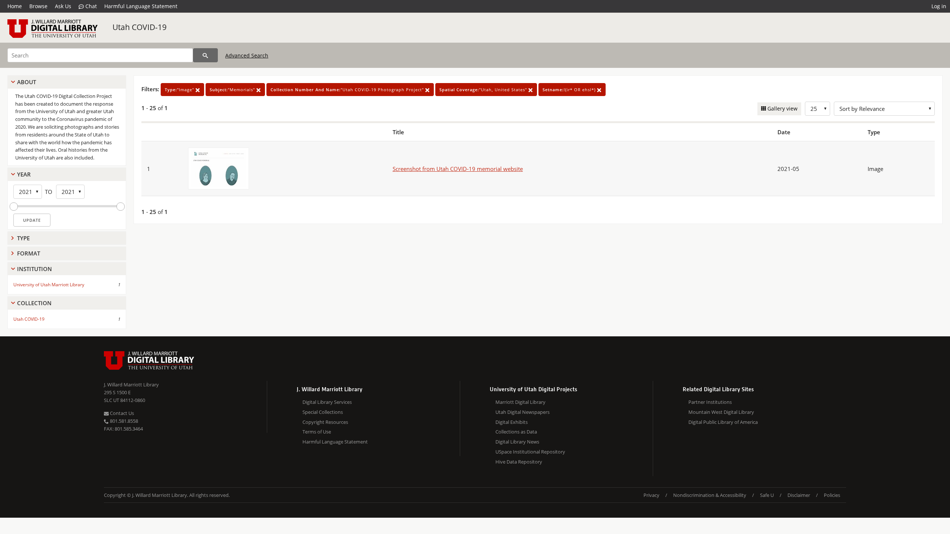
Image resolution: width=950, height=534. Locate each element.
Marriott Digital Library (520, 402)
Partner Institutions (710, 402)
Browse (38, 6)
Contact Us (121, 413)
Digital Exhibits (511, 422)
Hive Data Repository (518, 461)
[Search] (205, 55)
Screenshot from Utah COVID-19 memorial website (458, 168)
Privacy (651, 495)
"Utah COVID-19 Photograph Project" (348, 89)
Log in (938, 6)
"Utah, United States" (483, 89)
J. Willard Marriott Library (131, 384)
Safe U (767, 495)
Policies (832, 495)
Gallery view (781, 108)
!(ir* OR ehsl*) (570, 89)
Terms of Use (316, 431)
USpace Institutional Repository (530, 451)
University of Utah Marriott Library (48, 284)
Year (24, 174)
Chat (90, 6)
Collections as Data (516, 431)
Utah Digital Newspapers (522, 412)
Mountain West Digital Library (721, 412)
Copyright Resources (325, 422)
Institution (34, 269)
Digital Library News (517, 441)
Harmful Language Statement (140, 6)
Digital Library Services (327, 402)
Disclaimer (798, 495)
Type (23, 238)
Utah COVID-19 (139, 27)
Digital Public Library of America (723, 422)
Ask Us (63, 6)
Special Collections (322, 412)
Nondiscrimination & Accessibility (709, 495)
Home (14, 6)
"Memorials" (233, 89)
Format (28, 253)
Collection (34, 303)
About (26, 82)
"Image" (180, 89)
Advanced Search (246, 55)
